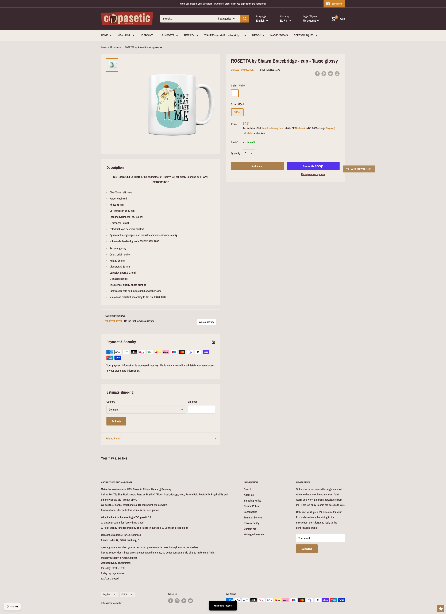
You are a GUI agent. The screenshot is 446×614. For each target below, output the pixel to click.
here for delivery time (272, 128)
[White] (235, 93)
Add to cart (257, 166)
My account (309, 20)
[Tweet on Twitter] (330, 73)
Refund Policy (113, 438)
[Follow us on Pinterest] (183, 600)
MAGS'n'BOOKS (279, 35)
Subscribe (337, 3)
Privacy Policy (251, 523)
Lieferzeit (300, 128)
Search (247, 489)
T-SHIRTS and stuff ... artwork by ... (223, 35)
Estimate (116, 421)
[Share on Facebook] (317, 73)
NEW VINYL (124, 35)
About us (249, 495)
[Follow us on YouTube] (190, 600)
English (106, 594)
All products (115, 47)
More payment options (313, 174)
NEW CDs (189, 35)
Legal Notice (250, 512)
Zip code (192, 402)
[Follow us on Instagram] (177, 600)
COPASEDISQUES (304, 35)
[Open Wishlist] (440, 608)
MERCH (256, 35)
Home (103, 47)
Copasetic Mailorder (243, 69)
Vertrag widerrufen (254, 534)
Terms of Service (253, 517)
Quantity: (236, 153)
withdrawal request (223, 605)
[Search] (244, 18)
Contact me (250, 529)
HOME (104, 35)
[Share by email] (337, 73)
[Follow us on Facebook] (170, 600)
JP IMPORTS (167, 35)
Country (110, 402)
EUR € (124, 594)
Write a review (206, 322)
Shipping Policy (252, 500)
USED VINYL (147, 35)
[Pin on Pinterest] (323, 73)
